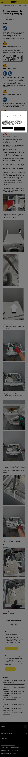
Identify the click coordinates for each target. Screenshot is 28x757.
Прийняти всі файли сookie (20, 128)
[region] (14, 121)
